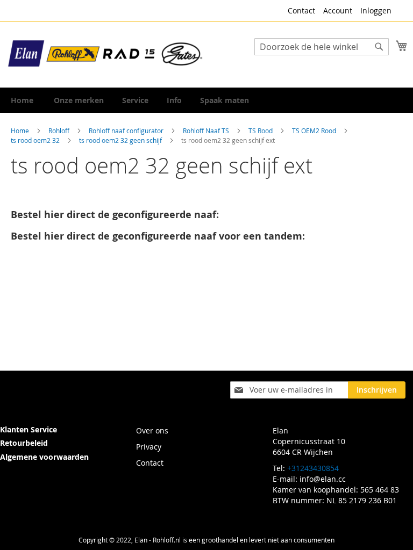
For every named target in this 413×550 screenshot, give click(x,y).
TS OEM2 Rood (315, 130)
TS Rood (261, 130)
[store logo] (105, 54)
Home (21, 130)
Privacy (148, 447)
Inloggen (375, 10)
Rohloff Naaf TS (207, 130)
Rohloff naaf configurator (127, 130)
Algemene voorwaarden (44, 457)
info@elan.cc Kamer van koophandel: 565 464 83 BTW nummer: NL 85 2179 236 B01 (336, 489)
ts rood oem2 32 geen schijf (121, 140)
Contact (301, 10)
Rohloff (59, 130)
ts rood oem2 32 (36, 140)
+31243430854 (313, 468)
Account (337, 10)
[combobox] (321, 46)
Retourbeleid (24, 443)
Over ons (152, 430)
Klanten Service (28, 429)
